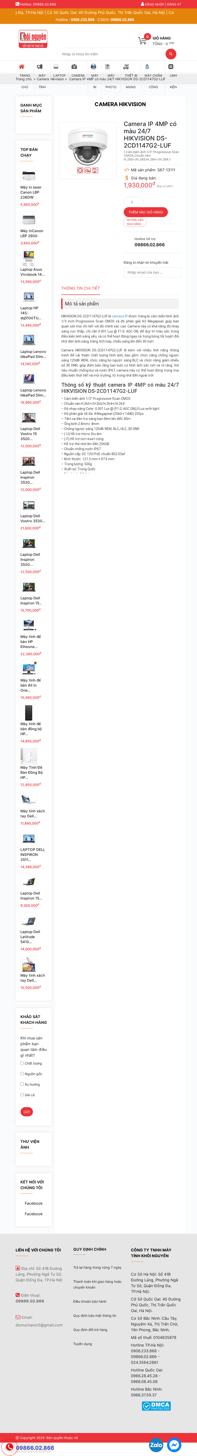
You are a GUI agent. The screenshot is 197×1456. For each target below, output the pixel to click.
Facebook (34, 1203)
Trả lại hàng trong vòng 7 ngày (97, 1267)
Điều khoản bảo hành (89, 1301)
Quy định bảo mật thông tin (94, 1315)
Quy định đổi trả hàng (90, 1330)
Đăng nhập (154, 4)
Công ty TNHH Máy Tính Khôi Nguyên (151, 1253)
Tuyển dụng (82, 1344)
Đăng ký (174, 4)
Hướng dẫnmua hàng (135, 222)
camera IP (120, 316)
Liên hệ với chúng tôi (38, 1250)
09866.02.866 (122, 20)
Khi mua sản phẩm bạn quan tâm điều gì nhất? (33, 1047)
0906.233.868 (82, 20)
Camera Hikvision (120, 104)
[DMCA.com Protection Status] (156, 1405)
